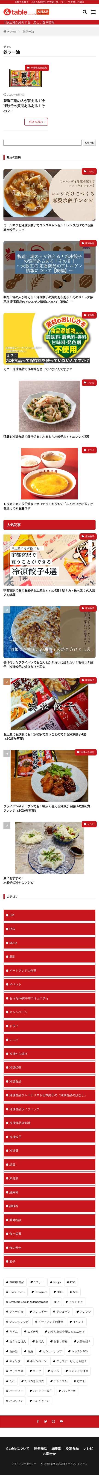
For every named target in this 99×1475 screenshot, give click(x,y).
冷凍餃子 (89, 536)
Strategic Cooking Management (28, 1301)
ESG (12, 929)
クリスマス (16, 1371)
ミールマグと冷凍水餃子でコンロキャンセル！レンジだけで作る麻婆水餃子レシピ (48, 227)
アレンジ (85, 1311)
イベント (15, 984)
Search (89, 143)
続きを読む (36, 121)
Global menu (17, 1292)
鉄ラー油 (28, 31)
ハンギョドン (41, 1400)
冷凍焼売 (15, 1067)
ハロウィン (16, 1400)
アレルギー (40, 1311)
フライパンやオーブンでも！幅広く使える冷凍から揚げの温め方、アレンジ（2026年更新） (48, 808)
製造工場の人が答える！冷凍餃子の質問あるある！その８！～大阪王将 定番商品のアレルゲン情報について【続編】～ (48, 299)
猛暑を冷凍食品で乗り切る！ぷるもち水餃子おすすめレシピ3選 (46, 436)
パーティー (16, 1391)
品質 (12, 1164)
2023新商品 (16, 1282)
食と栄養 (15, 1233)
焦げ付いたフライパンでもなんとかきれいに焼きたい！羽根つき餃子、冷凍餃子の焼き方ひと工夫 (48, 664)
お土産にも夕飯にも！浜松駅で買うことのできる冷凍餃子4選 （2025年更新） (44, 736)
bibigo (57, 1282)
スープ (37, 1371)
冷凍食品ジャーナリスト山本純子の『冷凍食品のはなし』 (48, 1095)
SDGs (13, 943)
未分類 (90, 315)
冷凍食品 (89, 243)
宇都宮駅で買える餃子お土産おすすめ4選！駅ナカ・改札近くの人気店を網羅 (49, 593)
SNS (12, 956)
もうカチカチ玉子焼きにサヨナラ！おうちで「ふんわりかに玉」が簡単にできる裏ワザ (48, 506)
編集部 (13, 1192)
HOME (11, 31)
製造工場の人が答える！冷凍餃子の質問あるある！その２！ (24, 105)
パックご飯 (69, 1391)
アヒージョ (16, 1311)
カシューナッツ (52, 1351)
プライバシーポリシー (24, 1463)
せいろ (55, 1371)
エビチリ (32, 1331)
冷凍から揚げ (87, 752)
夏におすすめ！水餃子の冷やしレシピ (18, 880)
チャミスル (60, 1381)
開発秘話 (15, 1220)
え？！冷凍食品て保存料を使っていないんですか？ (37, 369)
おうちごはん (17, 1341)
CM (11, 915)
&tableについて (17, 1448)
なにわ (81, 1381)
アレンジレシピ (19, 1321)
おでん (40, 1341)
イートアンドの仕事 (22, 970)
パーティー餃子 (42, 1391)
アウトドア (76, 1301)
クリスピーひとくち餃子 (71, 1361)
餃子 (12, 1261)
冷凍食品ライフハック (24, 1109)
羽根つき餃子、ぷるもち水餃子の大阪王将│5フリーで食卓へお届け (49, 1)
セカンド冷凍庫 (78, 1371)
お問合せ (49, 1454)
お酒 (30, 1351)
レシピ (90, 171)
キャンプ (14, 1361)
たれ (12, 1381)
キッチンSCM (80, 1351)
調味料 (13, 1206)
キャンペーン (18, 1012)
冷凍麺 (13, 1150)
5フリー (39, 1282)
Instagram (41, 1292)
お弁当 (13, 1351)
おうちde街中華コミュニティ (29, 998)
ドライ (90, 450)
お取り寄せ (60, 1341)
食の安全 (15, 1247)
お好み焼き (84, 1341)
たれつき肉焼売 (34, 1381)
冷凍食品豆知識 (39, 67)
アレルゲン (63, 1311)
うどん (13, 1331)
